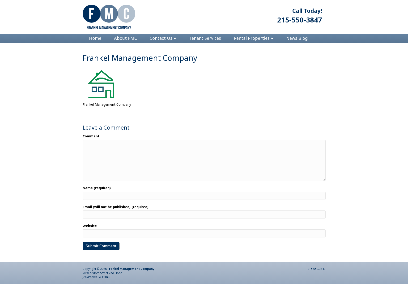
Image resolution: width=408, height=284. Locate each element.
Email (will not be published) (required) (116, 207)
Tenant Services (205, 38)
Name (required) (97, 188)
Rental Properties (252, 38)
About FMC (125, 38)
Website (90, 225)
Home (95, 38)
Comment (91, 136)
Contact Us (161, 38)
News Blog (297, 38)
